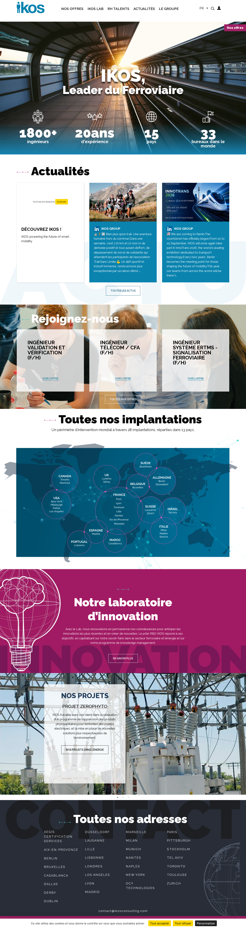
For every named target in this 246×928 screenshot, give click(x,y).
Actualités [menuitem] (144, 9)
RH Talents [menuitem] (118, 9)
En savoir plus (123, 658)
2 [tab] (123, 797)
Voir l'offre (50, 378)
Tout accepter (159, 923)
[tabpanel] (123, 734)
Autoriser (61, 201)
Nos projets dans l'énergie (85, 749)
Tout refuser (183, 923)
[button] (212, 8)
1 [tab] (117, 797)
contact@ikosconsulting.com (123, 911)
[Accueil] (30, 7)
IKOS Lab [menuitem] (96, 9)
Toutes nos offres (123, 399)
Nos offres (235, 28)
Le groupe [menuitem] (169, 9)
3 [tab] (128, 797)
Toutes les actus (123, 290)
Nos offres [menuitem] (72, 9)
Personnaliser (206, 923)
